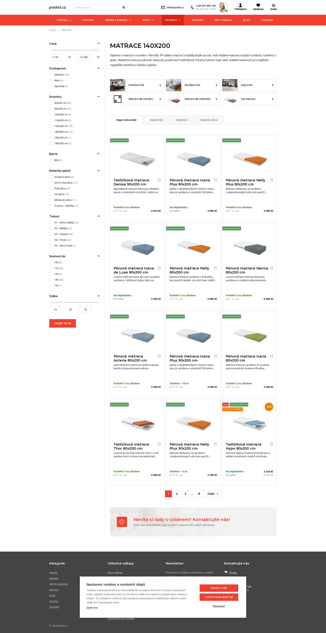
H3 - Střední (61, 234)
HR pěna (59, 194)
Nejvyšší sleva (208, 119)
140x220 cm (61, 137)
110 (56, 268)
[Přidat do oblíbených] (158, 180)
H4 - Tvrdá (60, 239)
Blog (246, 20)
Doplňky (197, 20)
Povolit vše (219, 588)
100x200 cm (61, 114)
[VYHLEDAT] (123, 7)
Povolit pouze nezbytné (219, 597)
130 (56, 279)
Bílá (56, 160)
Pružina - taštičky (64, 205)
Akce (57, 80)
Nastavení (219, 606)
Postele (62, 20)
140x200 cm (61, 131)
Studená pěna (62, 176)
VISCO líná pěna (63, 182)
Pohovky (88, 20)
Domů (52, 29)
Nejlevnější (156, 119)
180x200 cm (61, 143)
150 (56, 285)
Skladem (59, 74)
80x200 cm (60, 103)
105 (56, 262)
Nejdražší (181, 119)
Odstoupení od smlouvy (120, 618)
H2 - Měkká (60, 228)
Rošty (146, 20)
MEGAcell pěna (62, 200)
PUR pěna (59, 188)
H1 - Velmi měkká (64, 222)
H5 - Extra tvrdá (63, 245)
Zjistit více (92, 607)
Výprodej (59, 86)
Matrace (171, 20)
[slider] (50, 50)
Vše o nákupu (223, 20)
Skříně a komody (116, 20)
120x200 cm (61, 126)
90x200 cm (60, 108)
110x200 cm (61, 120)
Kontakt (267, 20)
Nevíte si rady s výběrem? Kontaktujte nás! (182, 519)
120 (56, 274)
